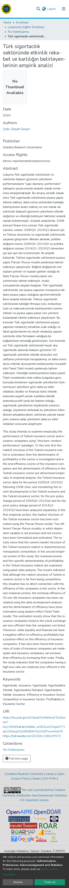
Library (50, 774)
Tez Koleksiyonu (18, 32)
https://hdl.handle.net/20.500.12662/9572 (32, 736)
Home (7, 22)
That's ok (49, 882)
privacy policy (49, 869)
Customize (9, 874)
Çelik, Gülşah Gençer (16, 129)
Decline (18, 882)
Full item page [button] (18, 758)
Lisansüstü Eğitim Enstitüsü (26, 27)
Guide (36, 778)
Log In (51, 9)
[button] (43, 9)
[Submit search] (38, 9)
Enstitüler (22, 22)
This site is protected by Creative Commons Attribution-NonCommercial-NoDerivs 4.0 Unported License (34, 795)
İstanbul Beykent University (25, 774)
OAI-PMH (49, 778)
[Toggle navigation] (63, 9)
